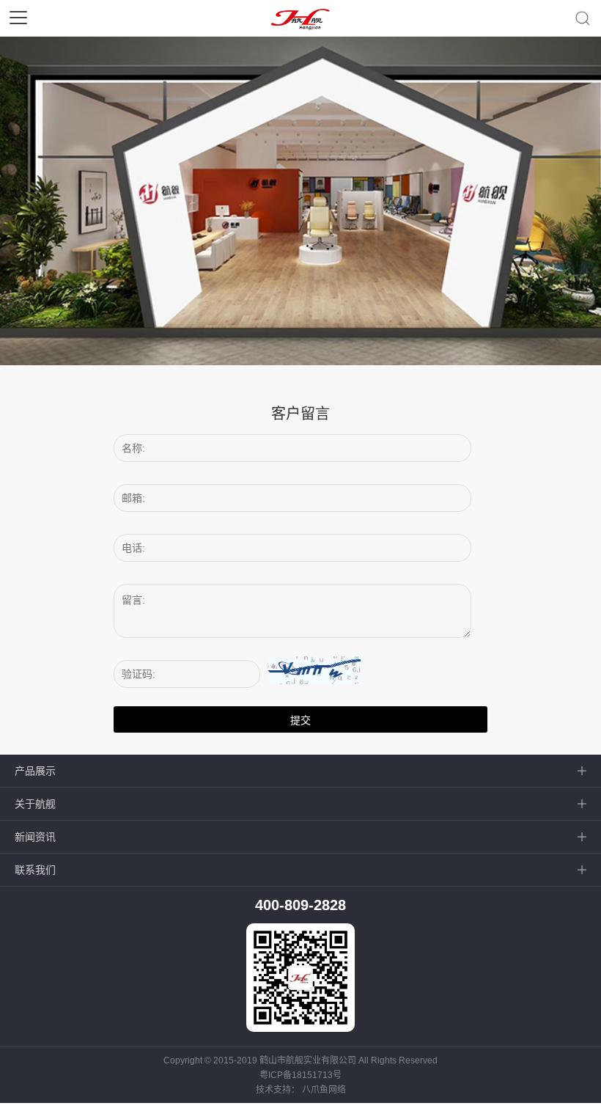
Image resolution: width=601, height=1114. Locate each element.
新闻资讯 (35, 837)
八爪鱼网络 (324, 1090)
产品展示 (35, 771)
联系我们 (35, 870)
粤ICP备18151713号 (300, 1075)
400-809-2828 (300, 905)
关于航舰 (35, 804)
